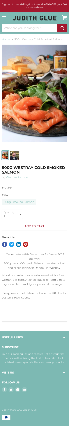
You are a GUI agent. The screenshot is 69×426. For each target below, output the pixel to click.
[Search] (62, 28)
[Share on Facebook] (4, 244)
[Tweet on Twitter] (11, 244)
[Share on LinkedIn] (18, 244)
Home (6, 39)
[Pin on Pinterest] (25, 244)
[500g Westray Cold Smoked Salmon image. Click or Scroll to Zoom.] (34, 96)
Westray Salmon (17, 177)
